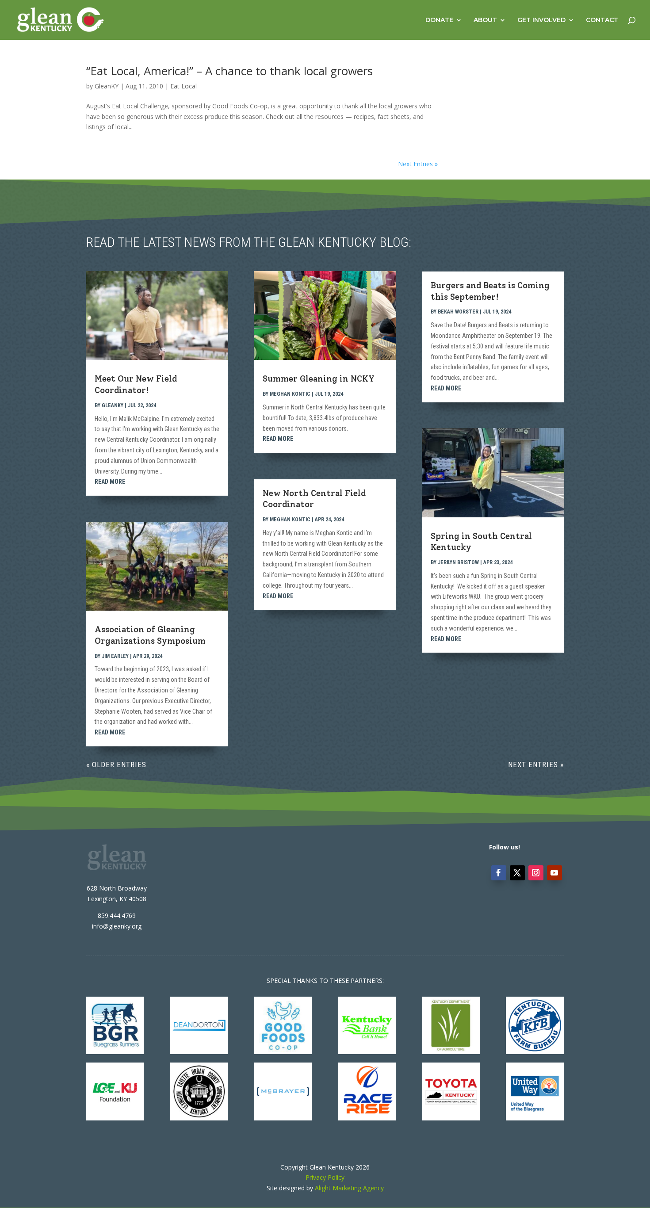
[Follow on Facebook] (498, 872)
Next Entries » (418, 164)
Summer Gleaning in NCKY (319, 379)
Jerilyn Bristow (458, 562)
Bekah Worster (458, 312)
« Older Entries (116, 764)
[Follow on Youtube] (554, 872)
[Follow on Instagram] (535, 872)
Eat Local (183, 86)
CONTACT (602, 20)
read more (110, 481)
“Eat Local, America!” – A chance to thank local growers (229, 71)
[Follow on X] (517, 872)
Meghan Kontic (290, 394)
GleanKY (107, 86)
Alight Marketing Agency (349, 1188)
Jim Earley (115, 656)
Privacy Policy (325, 1177)
